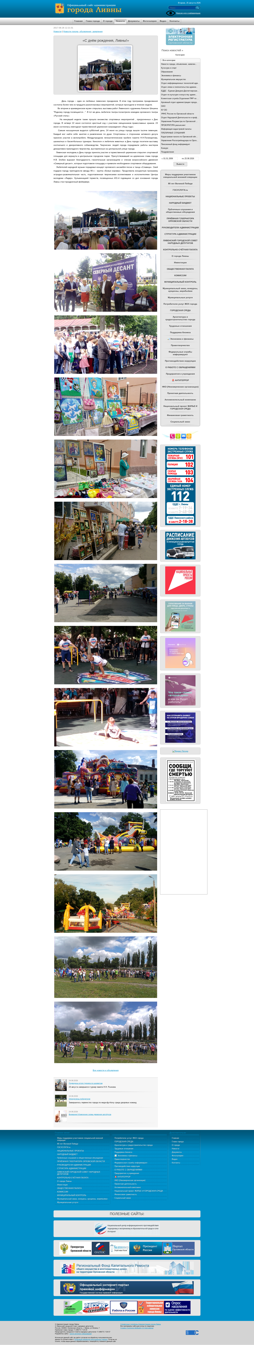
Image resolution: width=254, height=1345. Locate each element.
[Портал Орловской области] (178, 1248)
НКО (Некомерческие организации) (130, 1180)
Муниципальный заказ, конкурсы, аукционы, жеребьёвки (82, 1199)
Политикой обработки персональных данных (91, 1339)
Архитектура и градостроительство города (134, 1145)
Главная (175, 1138)
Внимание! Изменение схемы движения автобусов (90, 1114)
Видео (174, 1159)
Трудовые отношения (124, 1149)
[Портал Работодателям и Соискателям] (124, 1307)
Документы (177, 1152)
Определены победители (79, 1099)
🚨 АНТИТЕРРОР (123, 1177)
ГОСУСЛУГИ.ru (63, 1147)
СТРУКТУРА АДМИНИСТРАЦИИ (71, 1168)
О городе (176, 1145)
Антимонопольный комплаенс (128, 1187)
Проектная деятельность (126, 1184)
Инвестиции (62, 1185)
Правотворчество (122, 1159)
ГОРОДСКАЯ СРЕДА (124, 1141)
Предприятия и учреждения (127, 1173)
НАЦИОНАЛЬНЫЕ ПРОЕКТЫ (70, 1151)
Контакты (176, 1163)
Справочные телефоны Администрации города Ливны (140, 1324)
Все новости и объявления (106, 1070)
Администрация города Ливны (105, 9)
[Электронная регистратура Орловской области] (180, 44)
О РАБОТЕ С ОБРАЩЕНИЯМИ (128, 1170)
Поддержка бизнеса (123, 1152)
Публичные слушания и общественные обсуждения (80, 1158)
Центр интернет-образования (81, 1334)
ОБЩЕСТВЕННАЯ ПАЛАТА (69, 1188)
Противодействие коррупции (127, 1166)
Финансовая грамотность (126, 1194)
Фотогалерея (177, 1156)
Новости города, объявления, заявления (83, 31)
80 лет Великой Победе (67, 1144)
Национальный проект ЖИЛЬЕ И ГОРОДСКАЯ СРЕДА (139, 1191)
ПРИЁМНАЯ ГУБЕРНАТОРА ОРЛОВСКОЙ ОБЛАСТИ (81, 1161)
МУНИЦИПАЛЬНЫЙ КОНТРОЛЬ (71, 1195)
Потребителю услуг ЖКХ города (129, 1138)
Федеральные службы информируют (131, 1163)
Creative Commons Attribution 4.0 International (136, 1328)
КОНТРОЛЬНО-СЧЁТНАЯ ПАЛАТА (72, 1178)
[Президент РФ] (145, 1248)
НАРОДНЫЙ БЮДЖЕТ (67, 1154)
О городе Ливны (64, 1181)
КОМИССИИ (62, 1192)
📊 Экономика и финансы (126, 1156)
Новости (57, 31)
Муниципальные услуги (67, 1202)
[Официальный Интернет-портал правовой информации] (127, 1287)
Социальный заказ (123, 1198)
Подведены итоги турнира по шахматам (85, 1083)
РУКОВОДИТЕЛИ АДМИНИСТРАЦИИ (74, 1165)
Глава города (178, 1141)
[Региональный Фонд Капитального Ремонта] (127, 1268)
